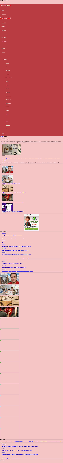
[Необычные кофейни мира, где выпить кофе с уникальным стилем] (9, 339)
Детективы (8, 70)
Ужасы (7, 121)
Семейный (7, 106)
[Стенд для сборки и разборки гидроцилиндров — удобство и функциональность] (9, 427)
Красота (3, 26)
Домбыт (3, 48)
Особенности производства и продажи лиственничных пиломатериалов (14, 192)
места (20, 441)
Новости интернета (7, 55)
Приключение (8, 103)
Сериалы (7, 110)
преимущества (44, 441)
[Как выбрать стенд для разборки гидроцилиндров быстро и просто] (9, 416)
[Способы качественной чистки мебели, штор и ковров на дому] (9, 350)
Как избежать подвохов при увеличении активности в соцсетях (12, 211)
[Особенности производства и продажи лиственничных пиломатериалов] (7, 191)
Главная (1, 136)
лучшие (17, 441)
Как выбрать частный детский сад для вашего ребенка (11, 183)
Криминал (7, 88)
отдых (31, 441)
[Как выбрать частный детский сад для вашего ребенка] (7, 182)
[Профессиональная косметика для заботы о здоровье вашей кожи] (9, 394)
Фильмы (5, 59)
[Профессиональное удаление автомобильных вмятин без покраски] (7, 201)
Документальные (9, 77)
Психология (4, 41)
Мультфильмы (8, 99)
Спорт (7, 114)
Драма (7, 81)
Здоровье (4, 30)
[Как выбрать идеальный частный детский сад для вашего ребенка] (9, 405)
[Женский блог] (5, 18)
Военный (7, 66)
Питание (4, 37)
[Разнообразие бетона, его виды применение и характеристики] (9, 383)
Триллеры (7, 117)
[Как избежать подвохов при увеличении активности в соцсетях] (7, 210)
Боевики (7, 63)
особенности (26, 441)
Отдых (3, 44)
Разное (3, 52)
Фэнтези (7, 128)
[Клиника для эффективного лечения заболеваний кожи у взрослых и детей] (9, 438)
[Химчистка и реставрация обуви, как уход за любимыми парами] (9, 372)
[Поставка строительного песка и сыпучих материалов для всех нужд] (9, 361)
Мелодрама (8, 92)
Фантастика (8, 125)
